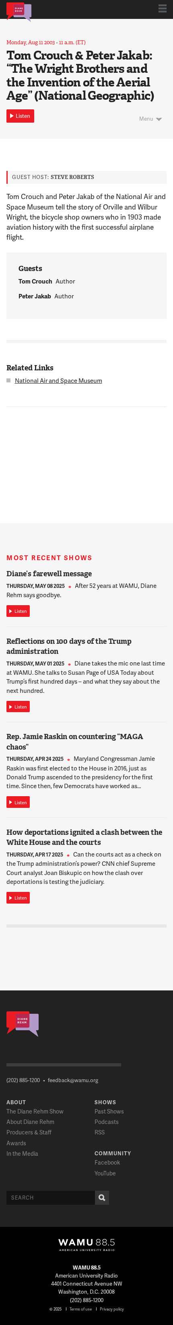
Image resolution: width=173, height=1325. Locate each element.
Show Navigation (163, 8)
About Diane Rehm (30, 1122)
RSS (100, 1132)
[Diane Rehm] (18, 11)
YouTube (105, 1173)
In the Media (22, 1153)
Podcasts (107, 1122)
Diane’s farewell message (49, 574)
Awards (16, 1143)
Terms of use (81, 1309)
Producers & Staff (28, 1132)
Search (102, 1198)
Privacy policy (112, 1309)
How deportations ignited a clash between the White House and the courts (84, 837)
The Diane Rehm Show (35, 1111)
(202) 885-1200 (23, 1080)
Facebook (107, 1162)
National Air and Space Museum (58, 380)
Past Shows (109, 1111)
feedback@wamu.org (73, 1080)
